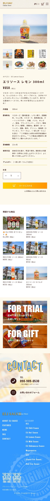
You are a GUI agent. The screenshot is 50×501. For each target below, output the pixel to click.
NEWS (4, 429)
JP (35, 4)
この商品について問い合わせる (35, 191)
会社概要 (24, 486)
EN (38, 4)
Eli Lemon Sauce (32, 437)
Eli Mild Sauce (31, 441)
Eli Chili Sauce (32, 428)
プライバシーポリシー (10, 486)
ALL (27, 423)
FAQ (4, 434)
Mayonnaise (30, 450)
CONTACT (6, 438)
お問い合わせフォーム (30, 392)
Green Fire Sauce (33, 459)
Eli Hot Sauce (31, 432)
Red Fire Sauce (32, 464)
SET (27, 455)
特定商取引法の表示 (9, 490)
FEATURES (6, 425)
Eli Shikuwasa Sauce (34, 446)
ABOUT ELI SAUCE (10, 420)
